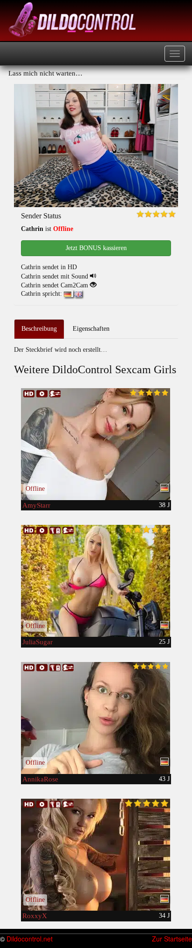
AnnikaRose (40, 779)
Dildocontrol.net (30, 938)
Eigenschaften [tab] (91, 328)
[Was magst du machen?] (96, 718)
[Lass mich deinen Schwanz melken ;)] (96, 444)
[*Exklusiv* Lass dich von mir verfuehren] (96, 855)
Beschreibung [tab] (39, 328)
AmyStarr (36, 505)
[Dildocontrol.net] (73, 18)
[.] (96, 581)
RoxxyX (34, 916)
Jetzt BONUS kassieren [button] (96, 247)
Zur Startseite (172, 938)
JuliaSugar (37, 642)
